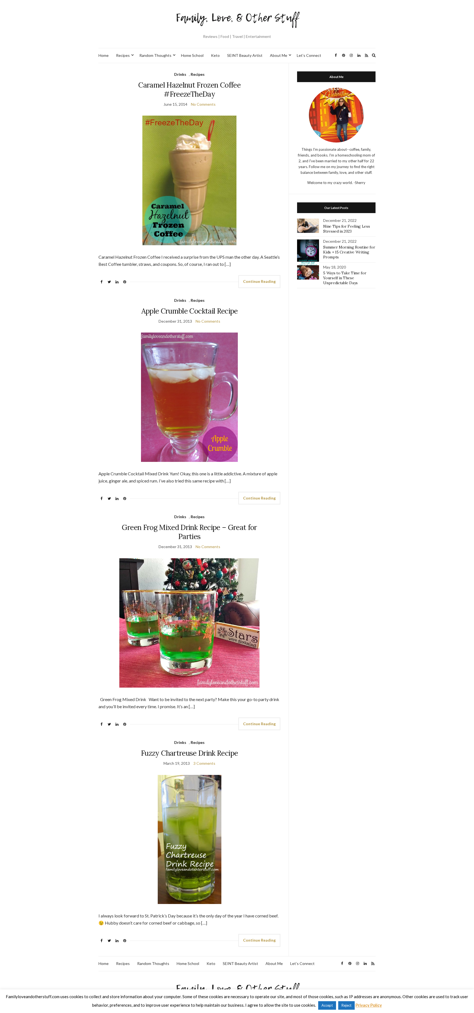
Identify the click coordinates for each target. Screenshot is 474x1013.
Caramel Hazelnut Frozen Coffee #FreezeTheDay (189, 89)
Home (103, 55)
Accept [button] (327, 1005)
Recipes (123, 55)
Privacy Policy (369, 1005)
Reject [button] (346, 1005)
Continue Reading (259, 281)
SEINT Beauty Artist (245, 55)
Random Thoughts (155, 55)
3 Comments (204, 763)
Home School (192, 55)
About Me (278, 55)
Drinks (180, 74)
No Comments (203, 104)
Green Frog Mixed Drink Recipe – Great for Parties (189, 532)
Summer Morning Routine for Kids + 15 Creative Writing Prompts (349, 252)
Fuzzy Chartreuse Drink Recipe (189, 753)
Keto (215, 55)
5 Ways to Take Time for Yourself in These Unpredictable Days (344, 277)
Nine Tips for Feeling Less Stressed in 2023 (346, 229)
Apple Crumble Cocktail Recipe (189, 311)
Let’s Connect (309, 55)
